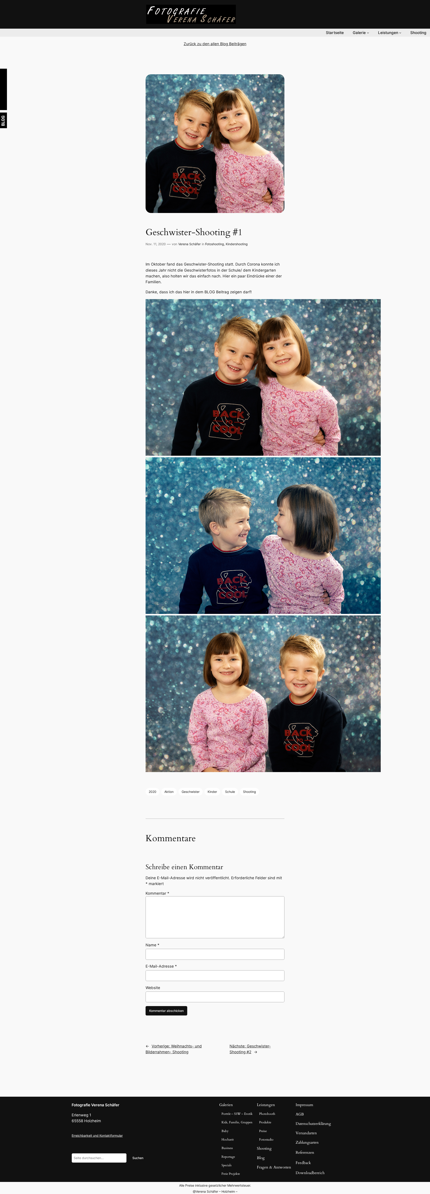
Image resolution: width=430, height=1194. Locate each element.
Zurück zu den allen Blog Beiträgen (215, 44)
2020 (152, 792)
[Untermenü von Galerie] (368, 33)
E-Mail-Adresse (161, 966)
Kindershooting (237, 244)
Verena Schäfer (189, 244)
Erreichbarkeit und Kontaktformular (97, 1135)
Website (153, 987)
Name (152, 945)
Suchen (137, 1158)
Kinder (212, 792)
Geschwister (191, 792)
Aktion (169, 792)
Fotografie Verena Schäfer (95, 1105)
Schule (230, 792)
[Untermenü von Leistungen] (400, 33)
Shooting (249, 792)
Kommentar (157, 893)
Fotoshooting (214, 244)
